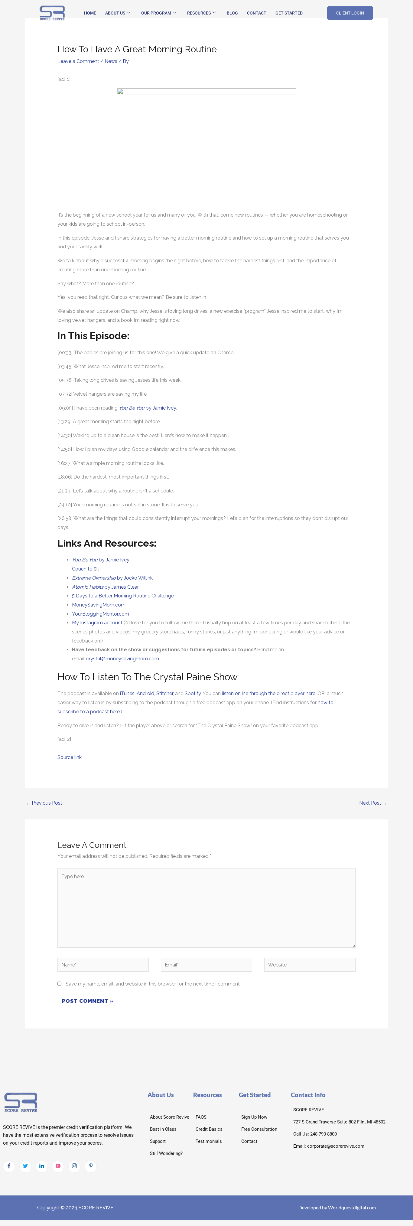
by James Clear (105, 587)
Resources (199, 13)
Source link (69, 757)
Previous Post (44, 803)
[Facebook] (9, 1167)
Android (145, 693)
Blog (232, 13)
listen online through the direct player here (268, 693)
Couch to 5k (85, 569)
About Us (115, 13)
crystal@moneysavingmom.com (122, 659)
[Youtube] (58, 1167)
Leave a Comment (78, 61)
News (111, 61)
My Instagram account (97, 623)
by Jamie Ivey (147, 408)
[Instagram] (74, 1167)
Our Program (156, 13)
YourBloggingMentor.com (100, 614)
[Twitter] (25, 1167)
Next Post (373, 803)
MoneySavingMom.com (98, 605)
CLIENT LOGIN (350, 13)
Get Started (289, 13)
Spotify (193, 693)
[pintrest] (91, 1167)
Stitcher (164, 693)
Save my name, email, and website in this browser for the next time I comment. (153, 984)
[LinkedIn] (42, 1167)
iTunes (127, 693)
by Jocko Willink (112, 578)
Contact (256, 13)
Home (90, 13)
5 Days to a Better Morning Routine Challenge (123, 596)
